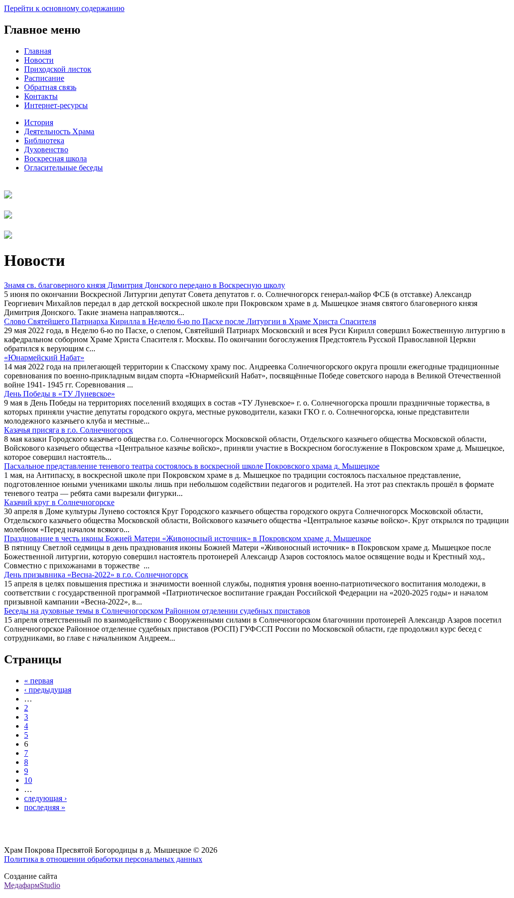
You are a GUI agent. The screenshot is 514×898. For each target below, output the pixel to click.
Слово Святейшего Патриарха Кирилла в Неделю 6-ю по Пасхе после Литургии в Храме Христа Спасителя (190, 321)
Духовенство (46, 149)
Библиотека (44, 140)
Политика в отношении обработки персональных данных (103, 859)
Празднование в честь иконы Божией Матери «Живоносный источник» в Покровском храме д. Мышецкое (187, 538)
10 (28, 780)
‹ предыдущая (47, 689)
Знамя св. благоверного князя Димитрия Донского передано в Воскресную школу (144, 285)
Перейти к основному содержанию (64, 8)
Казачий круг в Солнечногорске (59, 502)
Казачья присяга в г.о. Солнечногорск (68, 430)
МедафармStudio (32, 885)
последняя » (44, 807)
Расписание (44, 78)
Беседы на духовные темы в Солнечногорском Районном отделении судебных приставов (157, 611)
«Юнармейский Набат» (44, 357)
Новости (39, 60)
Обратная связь (50, 87)
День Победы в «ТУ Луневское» (59, 393)
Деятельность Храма (59, 131)
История (38, 122)
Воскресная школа (55, 158)
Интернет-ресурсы (56, 105)
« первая (38, 680)
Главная (37, 51)
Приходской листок (57, 69)
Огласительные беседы (63, 167)
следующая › (45, 798)
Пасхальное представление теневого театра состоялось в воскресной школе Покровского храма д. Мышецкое (191, 466)
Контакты (41, 96)
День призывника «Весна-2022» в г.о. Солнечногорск (96, 574)
